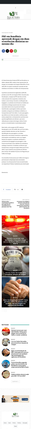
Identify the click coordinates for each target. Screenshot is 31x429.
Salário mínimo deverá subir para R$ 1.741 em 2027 (20, 375)
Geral (9, 422)
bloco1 (15, 236)
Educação (25, 422)
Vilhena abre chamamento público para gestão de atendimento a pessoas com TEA (8, 204)
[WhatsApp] (15, 51)
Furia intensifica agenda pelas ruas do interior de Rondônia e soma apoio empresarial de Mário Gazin (20, 365)
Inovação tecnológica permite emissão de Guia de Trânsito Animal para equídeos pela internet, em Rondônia (23, 205)
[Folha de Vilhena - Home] (15, 415)
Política (19, 422)
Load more (15, 381)
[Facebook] (3, 51)
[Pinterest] (11, 51)
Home (5, 422)
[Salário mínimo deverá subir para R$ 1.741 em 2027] (6, 374)
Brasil (15, 426)
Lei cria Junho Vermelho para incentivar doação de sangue (15, 273)
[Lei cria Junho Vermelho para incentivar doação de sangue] (15, 261)
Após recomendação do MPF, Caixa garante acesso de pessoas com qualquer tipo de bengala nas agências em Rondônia (15, 302)
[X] (7, 51)
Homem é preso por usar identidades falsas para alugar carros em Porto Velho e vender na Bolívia (15, 240)
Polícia (14, 422)
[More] (22, 189)
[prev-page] (3, 311)
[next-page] (5, 311)
